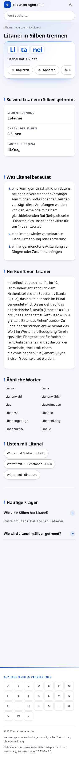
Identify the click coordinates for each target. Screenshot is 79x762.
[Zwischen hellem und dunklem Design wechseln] (70, 4)
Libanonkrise (15, 429)
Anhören (49, 70)
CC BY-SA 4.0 (43, 751)
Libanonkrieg (51, 421)
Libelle (46, 429)
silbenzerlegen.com (15, 27)
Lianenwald (14, 396)
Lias (8, 404)
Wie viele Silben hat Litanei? (26, 512)
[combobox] (39, 15)
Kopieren (22, 70)
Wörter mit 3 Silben (26, 453)
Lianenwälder (51, 396)
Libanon (47, 413)
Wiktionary (10, 751)
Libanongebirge (17, 421)
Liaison (11, 388)
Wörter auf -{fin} (22, 475)
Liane (45, 388)
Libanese (12, 413)
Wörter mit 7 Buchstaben (29, 464)
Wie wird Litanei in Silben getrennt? (32, 533)
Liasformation (51, 404)
